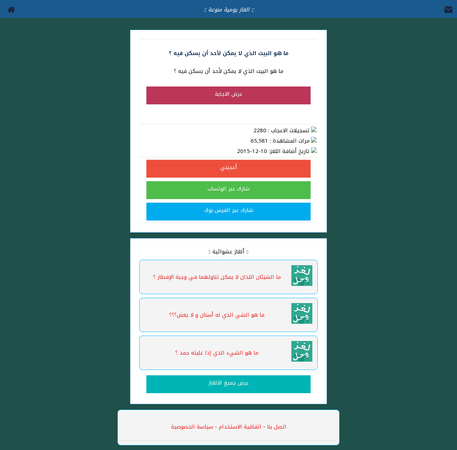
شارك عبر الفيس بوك (228, 210)
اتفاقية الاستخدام (239, 427)
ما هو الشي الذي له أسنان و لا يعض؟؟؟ (217, 315)
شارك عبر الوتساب (228, 189)
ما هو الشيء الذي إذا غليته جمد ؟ (216, 353)
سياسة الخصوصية (192, 427)
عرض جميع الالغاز (229, 383)
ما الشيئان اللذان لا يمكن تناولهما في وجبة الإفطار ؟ (217, 277)
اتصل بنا (276, 427)
